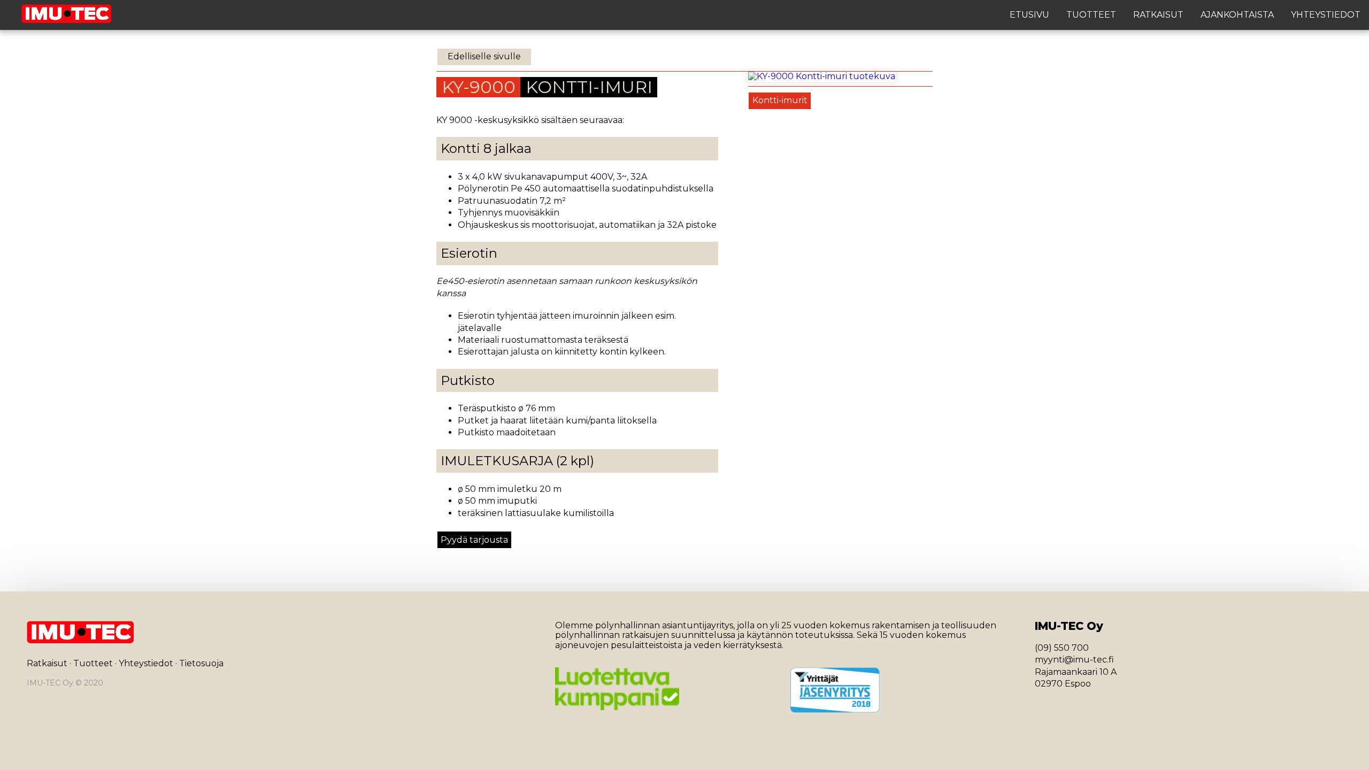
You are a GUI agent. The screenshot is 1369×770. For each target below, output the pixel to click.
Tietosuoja (201, 663)
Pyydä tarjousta (474, 540)
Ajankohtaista (1237, 15)
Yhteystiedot (1325, 15)
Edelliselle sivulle (484, 56)
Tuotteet (1091, 15)
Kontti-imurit (779, 100)
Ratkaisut (1158, 15)
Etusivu (1029, 15)
